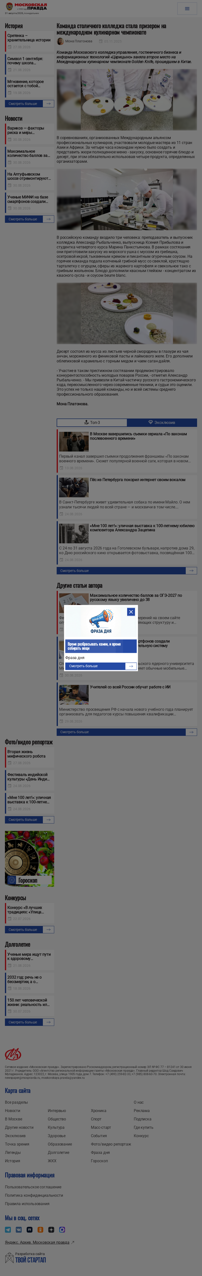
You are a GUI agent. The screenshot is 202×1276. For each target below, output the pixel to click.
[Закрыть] (131, 611)
